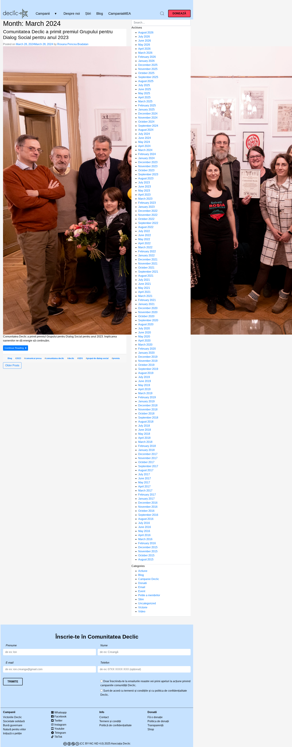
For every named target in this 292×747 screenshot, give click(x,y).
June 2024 (144, 137)
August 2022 (145, 227)
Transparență (155, 725)
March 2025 (145, 101)
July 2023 (144, 182)
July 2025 (144, 85)
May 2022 (144, 239)
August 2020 (145, 324)
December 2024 (147, 113)
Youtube (59, 728)
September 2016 (148, 514)
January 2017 (146, 498)
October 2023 (146, 170)
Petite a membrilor (149, 595)
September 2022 (148, 223)
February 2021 (147, 300)
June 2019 (144, 381)
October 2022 (146, 219)
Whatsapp (60, 712)
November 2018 (147, 409)
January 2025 (146, 109)
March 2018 (145, 441)
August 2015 (145, 559)
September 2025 (148, 77)
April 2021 (144, 291)
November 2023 (147, 166)
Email (141, 587)
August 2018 (145, 421)
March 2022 (145, 247)
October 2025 (146, 73)
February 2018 (147, 446)
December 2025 (147, 65)
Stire (141, 599)
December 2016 (147, 502)
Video (141, 611)
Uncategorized (147, 603)
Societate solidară (14, 721)
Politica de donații (158, 721)
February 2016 (147, 543)
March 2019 (145, 393)
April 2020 (144, 340)
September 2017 (148, 466)
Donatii (142, 583)
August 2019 (145, 373)
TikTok (58, 736)
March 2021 (145, 296)
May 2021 (144, 287)
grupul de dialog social (97, 358)
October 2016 (146, 510)
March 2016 (145, 539)
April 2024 (144, 146)
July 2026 (144, 36)
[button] (162, 13)
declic (71, 358)
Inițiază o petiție (12, 733)
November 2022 (147, 214)
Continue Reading (15, 348)
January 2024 (146, 158)
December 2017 (147, 454)
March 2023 (145, 198)
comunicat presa (33, 358)
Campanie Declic (148, 579)
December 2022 (147, 210)
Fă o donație (155, 717)
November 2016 (147, 506)
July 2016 (144, 523)
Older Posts (12, 365)
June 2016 (144, 527)
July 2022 (144, 231)
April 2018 (144, 437)
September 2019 (148, 369)
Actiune (142, 570)
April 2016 (144, 535)
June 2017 (144, 478)
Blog (99, 13)
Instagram (60, 724)
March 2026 (145, 52)
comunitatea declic (55, 358)
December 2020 (147, 308)
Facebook (60, 716)
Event (141, 591)
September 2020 (148, 320)
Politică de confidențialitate (115, 725)
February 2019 (147, 397)
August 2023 (145, 178)
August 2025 (145, 81)
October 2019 (146, 364)
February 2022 (147, 251)
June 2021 (144, 283)
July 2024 (144, 133)
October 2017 (146, 462)
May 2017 (144, 482)
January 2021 (146, 304)
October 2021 (146, 267)
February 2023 (147, 202)
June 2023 (144, 186)
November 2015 (147, 551)
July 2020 (144, 328)
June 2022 (144, 235)
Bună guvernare (12, 725)
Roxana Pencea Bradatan (72, 44)
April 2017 (144, 486)
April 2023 (144, 194)
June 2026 (144, 40)
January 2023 (146, 206)
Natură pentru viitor (14, 729)
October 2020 (146, 316)
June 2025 (144, 89)
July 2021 (144, 279)
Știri (88, 13)
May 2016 (144, 531)
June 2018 (144, 429)
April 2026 (144, 48)
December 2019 (147, 356)
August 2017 (145, 470)
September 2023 (148, 174)
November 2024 (147, 117)
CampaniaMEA (119, 13)
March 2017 (145, 490)
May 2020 (144, 336)
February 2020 (147, 348)
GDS (80, 358)
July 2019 (144, 377)
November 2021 (147, 263)
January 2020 (146, 352)
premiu (116, 358)
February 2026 (147, 56)
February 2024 (147, 154)
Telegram (60, 732)
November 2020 (147, 312)
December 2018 (147, 405)
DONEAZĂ (179, 13)
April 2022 (144, 243)
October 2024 (146, 121)
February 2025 (147, 105)
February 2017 (147, 494)
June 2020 (144, 332)
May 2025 (144, 93)
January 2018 (146, 450)
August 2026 (145, 32)
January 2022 (146, 255)
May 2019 (144, 385)
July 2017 (144, 474)
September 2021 (148, 271)
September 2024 (148, 125)
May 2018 (144, 433)
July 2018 (144, 425)
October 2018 (146, 413)
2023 (18, 358)
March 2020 (145, 344)
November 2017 (147, 458)
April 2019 (144, 389)
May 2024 (144, 142)
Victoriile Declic (12, 717)
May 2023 (144, 190)
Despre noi (72, 13)
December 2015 (147, 547)
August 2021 (145, 275)
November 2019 (147, 360)
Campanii (43, 13)
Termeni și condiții (110, 721)
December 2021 (147, 259)
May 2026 (144, 44)
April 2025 (144, 97)
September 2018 (148, 417)
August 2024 (145, 129)
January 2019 (146, 401)
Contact (104, 717)
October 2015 (146, 555)
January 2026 (146, 60)
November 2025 (147, 69)
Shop (151, 729)
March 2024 (145, 150)
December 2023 (147, 162)
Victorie (142, 607)
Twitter (58, 720)
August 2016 (145, 518)
